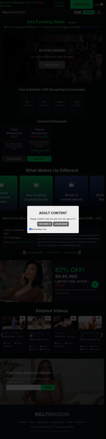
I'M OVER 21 (45, 224)
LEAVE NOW (61, 224)
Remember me (38, 229)
